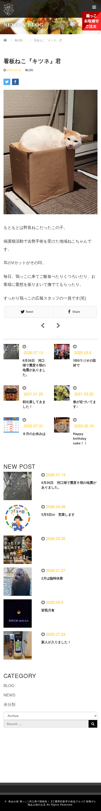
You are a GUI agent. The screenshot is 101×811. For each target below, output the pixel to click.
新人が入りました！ (56, 642)
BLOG (29, 70)
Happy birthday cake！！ (80, 438)
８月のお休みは (34, 434)
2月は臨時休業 (52, 578)
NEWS (9, 695)
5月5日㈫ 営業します (58, 514)
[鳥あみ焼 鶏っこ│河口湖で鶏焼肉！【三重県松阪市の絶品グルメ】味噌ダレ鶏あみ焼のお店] (13, 10)
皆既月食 (47, 610)
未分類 (10, 704)
